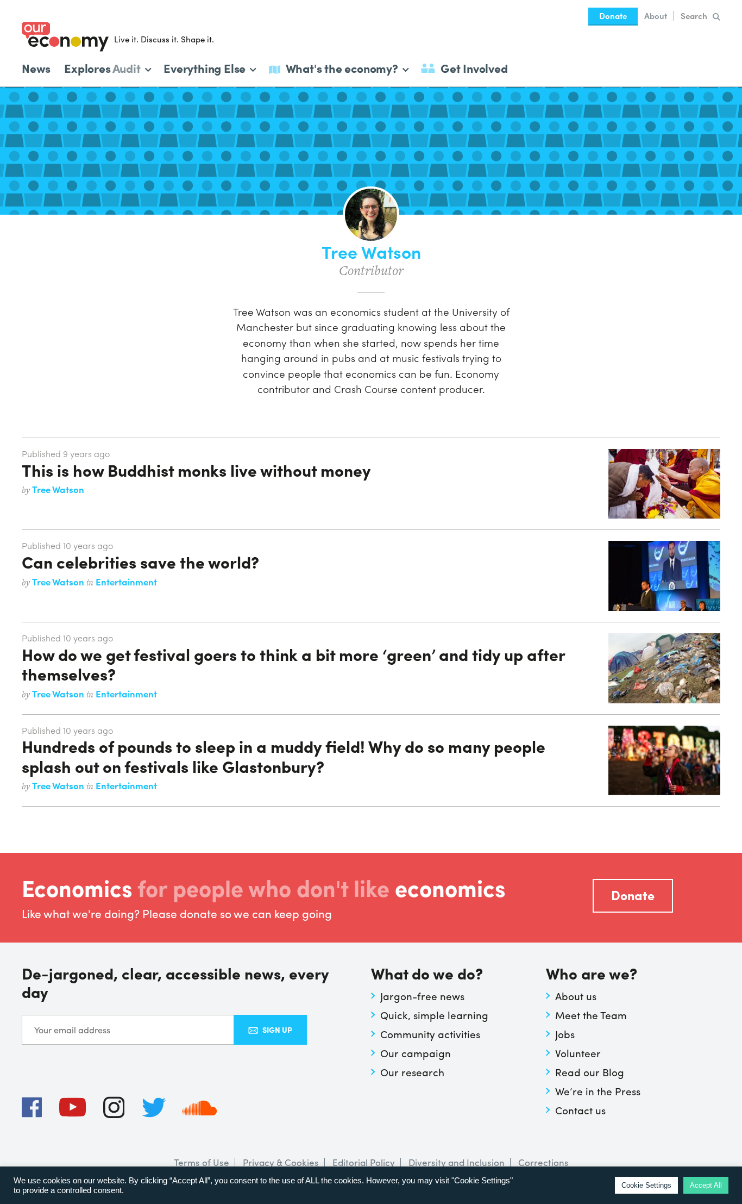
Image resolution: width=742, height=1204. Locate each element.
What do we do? (427, 974)
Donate (613, 16)
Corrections (543, 1162)
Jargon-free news (422, 995)
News (36, 68)
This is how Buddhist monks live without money (196, 470)
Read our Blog (589, 1072)
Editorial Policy (363, 1162)
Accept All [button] (706, 1185)
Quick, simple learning (434, 1014)
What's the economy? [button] (342, 67)
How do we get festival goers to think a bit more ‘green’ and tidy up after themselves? (293, 663)
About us (575, 995)
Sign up (277, 1029)
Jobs (565, 1033)
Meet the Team (591, 1014)
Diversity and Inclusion (456, 1162)
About (655, 16)
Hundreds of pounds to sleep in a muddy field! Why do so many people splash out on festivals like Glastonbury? (283, 755)
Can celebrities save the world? (140, 561)
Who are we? (591, 974)
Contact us (580, 1110)
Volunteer (578, 1052)
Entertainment (126, 581)
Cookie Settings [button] (646, 1185)
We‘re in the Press (597, 1091)
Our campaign (415, 1052)
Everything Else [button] (205, 67)
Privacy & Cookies (281, 1162)
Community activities (430, 1033)
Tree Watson (58, 489)
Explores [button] (102, 67)
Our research (412, 1072)
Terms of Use (201, 1162)
